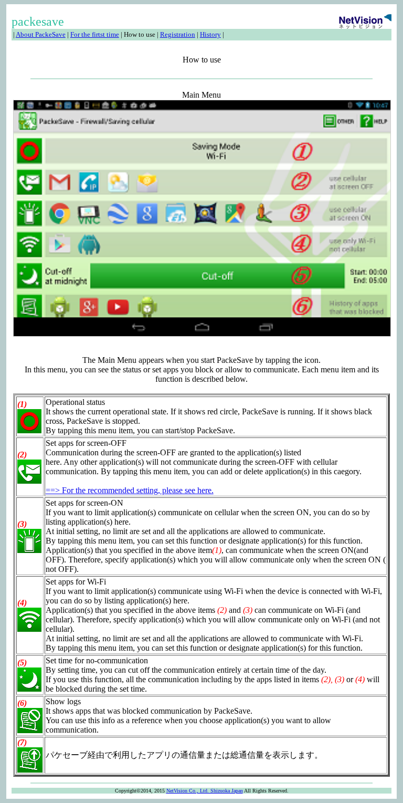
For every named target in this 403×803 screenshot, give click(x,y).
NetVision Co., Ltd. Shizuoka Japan (204, 791)
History (210, 34)
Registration (177, 34)
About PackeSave (41, 34)
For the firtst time (94, 34)
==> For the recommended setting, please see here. (130, 490)
